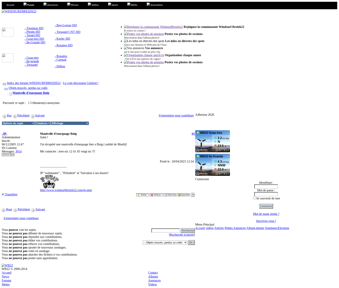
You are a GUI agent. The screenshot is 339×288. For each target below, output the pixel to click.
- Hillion (60, 66)
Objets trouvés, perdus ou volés (28, 88)
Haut (9, 209)
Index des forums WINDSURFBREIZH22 (34, 83)
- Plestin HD (32, 31)
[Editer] (142, 193)
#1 (193, 133)
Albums (153, 276)
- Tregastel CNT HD (67, 32)
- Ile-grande (32, 61)
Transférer (10, 194)
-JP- (4, 133)
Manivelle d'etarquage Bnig (31, 92)
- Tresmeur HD (34, 28)
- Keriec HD (62, 38)
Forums (6, 280)
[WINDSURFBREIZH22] (19, 11)
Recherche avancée (182, 234)
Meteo (6, 284)
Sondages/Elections (277, 228)
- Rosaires (61, 56)
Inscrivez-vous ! (266, 221)
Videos (152, 284)
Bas (9, 115)
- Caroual (60, 59)
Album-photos (255, 228)
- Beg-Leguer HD (66, 25)
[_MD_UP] (192, 193)
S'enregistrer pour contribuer (176, 115)
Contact (153, 272)
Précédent (23, 115)
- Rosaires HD (64, 45)
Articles (219, 228)
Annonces (154, 280)
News (5, 276)
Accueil (200, 228)
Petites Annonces (235, 228)
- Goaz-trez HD (34, 38)
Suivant (40, 115)
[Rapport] (183, 193)
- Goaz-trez (32, 57)
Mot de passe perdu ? (266, 214)
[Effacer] (156, 193)
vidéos (210, 228)
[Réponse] (169, 193)
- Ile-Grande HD (35, 42)
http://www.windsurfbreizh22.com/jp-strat (66, 190)
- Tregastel (31, 64)
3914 (18, 151)
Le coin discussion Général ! (80, 83)
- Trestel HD (32, 35)
